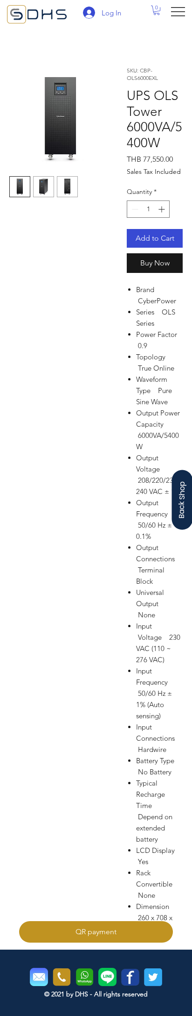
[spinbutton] (148, 209)
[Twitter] (153, 977)
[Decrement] (134, 209)
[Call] (62, 977)
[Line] (107, 977)
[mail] (39, 977)
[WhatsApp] (84, 977)
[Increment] (162, 209)
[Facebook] (130, 977)
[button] (156, 10)
